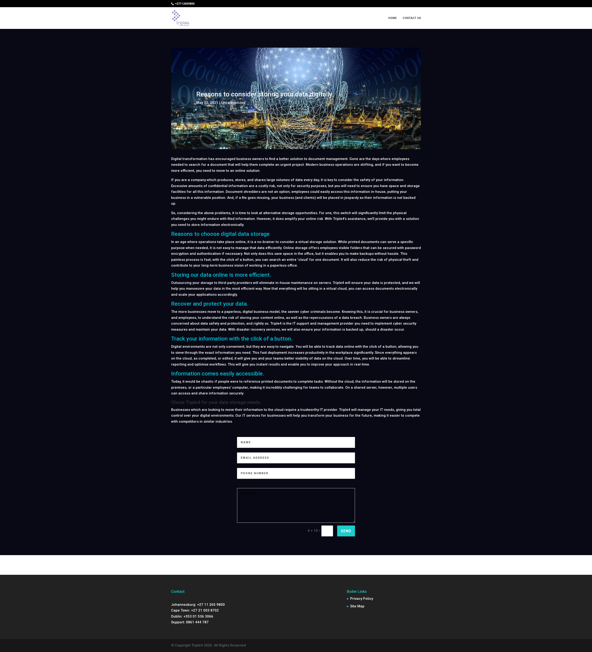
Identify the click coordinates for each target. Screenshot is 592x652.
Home (392, 18)
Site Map (357, 606)
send (346, 531)
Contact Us (412, 18)
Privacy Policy (361, 599)
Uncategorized (233, 103)
